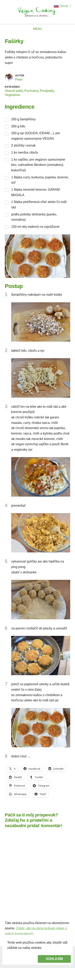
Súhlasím (54, 959)
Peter (19, 79)
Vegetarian (12, 95)
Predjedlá (47, 91)
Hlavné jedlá (14, 91)
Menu (37, 28)
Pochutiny (31, 91)
